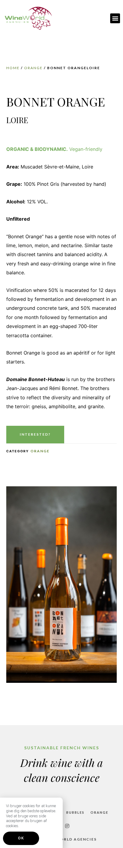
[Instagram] (67, 826)
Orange (33, 68)
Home (13, 68)
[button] (115, 18)
